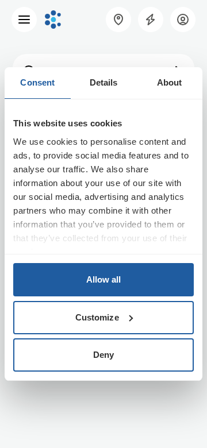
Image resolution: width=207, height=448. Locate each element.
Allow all (103, 279)
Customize (97, 317)
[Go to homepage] (53, 19)
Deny (103, 355)
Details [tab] (104, 82)
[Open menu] (24, 19)
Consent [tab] (37, 82)
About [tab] (169, 82)
